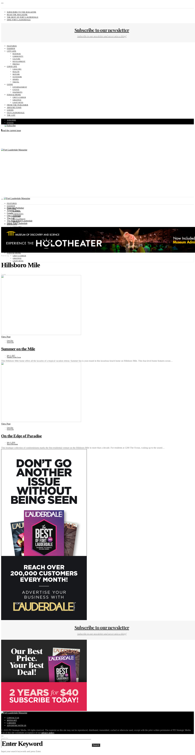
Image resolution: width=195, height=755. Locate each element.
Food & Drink (14, 95)
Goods (10, 110)
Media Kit (12, 720)
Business (17, 54)
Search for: (4, 738)
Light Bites (18, 102)
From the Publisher (17, 105)
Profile (16, 64)
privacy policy (47, 732)
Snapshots (17, 92)
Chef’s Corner (19, 97)
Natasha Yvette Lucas (14, 357)
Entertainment (20, 87)
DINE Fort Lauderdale (19, 20)
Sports (16, 79)
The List (11, 115)
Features (12, 46)
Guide (10, 84)
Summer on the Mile (18, 349)
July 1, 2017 (11, 355)
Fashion (11, 48)
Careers (11, 723)
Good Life (12, 66)
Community (18, 56)
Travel (16, 82)
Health (16, 72)
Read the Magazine (17, 15)
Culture (16, 59)
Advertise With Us (16, 725)
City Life (11, 51)
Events (16, 89)
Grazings (17, 100)
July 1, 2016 (11, 442)
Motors (16, 74)
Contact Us (13, 718)
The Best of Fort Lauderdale (22, 17)
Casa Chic (17, 69)
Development (19, 61)
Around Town (14, 107)
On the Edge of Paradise (21, 436)
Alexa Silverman (12, 444)
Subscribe (11, 120)
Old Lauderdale (16, 113)
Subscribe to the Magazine (21, 12)
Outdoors (17, 77)
